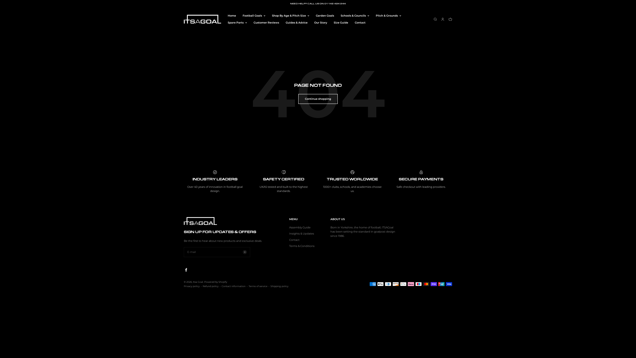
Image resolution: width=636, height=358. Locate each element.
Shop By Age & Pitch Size (289, 15)
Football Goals (252, 15)
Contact (360, 22)
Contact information (233, 286)
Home (232, 15)
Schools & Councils (353, 15)
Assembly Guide (300, 227)
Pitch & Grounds (387, 15)
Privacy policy (192, 286)
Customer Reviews (266, 22)
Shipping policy (279, 286)
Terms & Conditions (302, 246)
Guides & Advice (297, 22)
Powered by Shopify (215, 281)
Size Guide (341, 22)
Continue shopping (318, 98)
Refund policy (210, 286)
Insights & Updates (301, 233)
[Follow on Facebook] (186, 270)
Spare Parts (236, 22)
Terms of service (258, 286)
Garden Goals (325, 15)
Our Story (320, 22)
